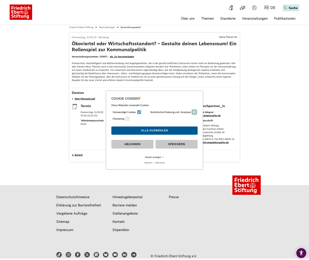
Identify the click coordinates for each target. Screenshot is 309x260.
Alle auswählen (154, 130)
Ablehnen (132, 144)
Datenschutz (160, 163)
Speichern (176, 144)
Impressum (148, 163)
